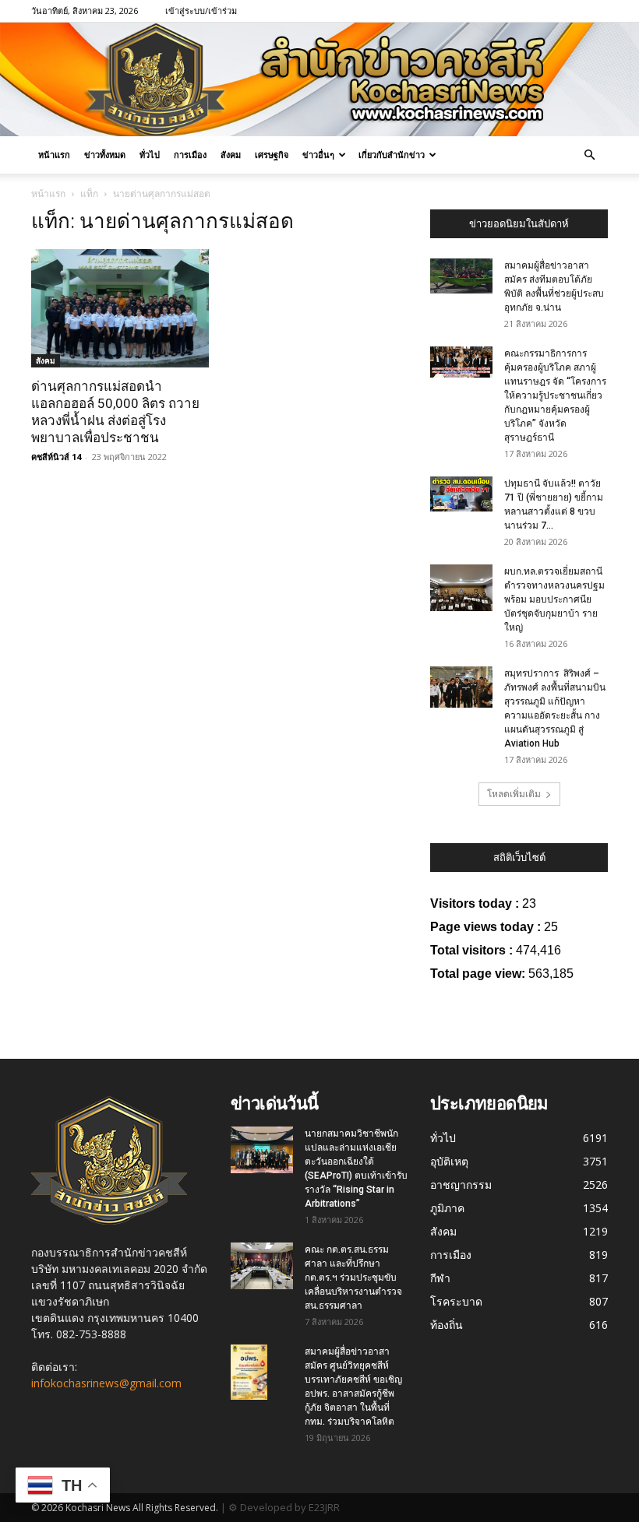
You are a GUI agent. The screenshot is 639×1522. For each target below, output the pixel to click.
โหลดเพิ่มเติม (514, 793)
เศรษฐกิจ (271, 154)
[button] (589, 155)
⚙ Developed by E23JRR (284, 1507)
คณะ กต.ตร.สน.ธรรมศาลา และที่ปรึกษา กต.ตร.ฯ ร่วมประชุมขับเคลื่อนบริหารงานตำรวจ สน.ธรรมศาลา (353, 1277)
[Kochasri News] (319, 79)
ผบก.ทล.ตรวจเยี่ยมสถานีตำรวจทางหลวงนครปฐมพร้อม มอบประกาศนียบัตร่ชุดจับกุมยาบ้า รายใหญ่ (554, 599)
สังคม (231, 154)
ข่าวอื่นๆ (318, 154)
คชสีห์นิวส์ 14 (56, 456)
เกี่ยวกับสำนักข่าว (391, 154)
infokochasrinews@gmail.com (106, 1383)
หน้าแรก (54, 154)
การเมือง (190, 154)
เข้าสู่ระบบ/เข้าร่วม (201, 10)
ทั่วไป (149, 154)
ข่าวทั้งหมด (104, 154)
